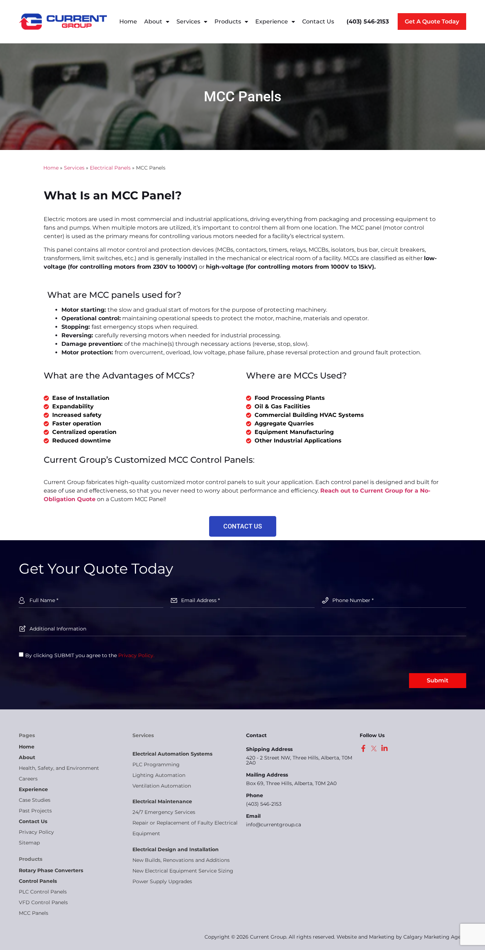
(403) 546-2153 (264, 804)
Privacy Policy (36, 832)
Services (188, 21)
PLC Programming (156, 764)
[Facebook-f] (363, 748)
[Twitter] (373, 748)
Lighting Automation (158, 775)
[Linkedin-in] (384, 748)
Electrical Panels (110, 168)
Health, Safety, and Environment (59, 768)
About (153, 21)
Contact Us (318, 21)
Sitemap (29, 842)
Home (128, 21)
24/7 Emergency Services (163, 812)
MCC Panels (33, 913)
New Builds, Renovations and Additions (181, 860)
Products (227, 21)
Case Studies (34, 800)
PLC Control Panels (43, 892)
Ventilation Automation (161, 786)
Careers (28, 778)
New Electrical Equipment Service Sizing (182, 871)
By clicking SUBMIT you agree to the (89, 655)
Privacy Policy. (136, 655)
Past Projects (35, 810)
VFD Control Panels (43, 902)
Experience (271, 21)
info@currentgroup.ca (273, 824)
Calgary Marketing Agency (436, 937)
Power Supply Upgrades (162, 881)
